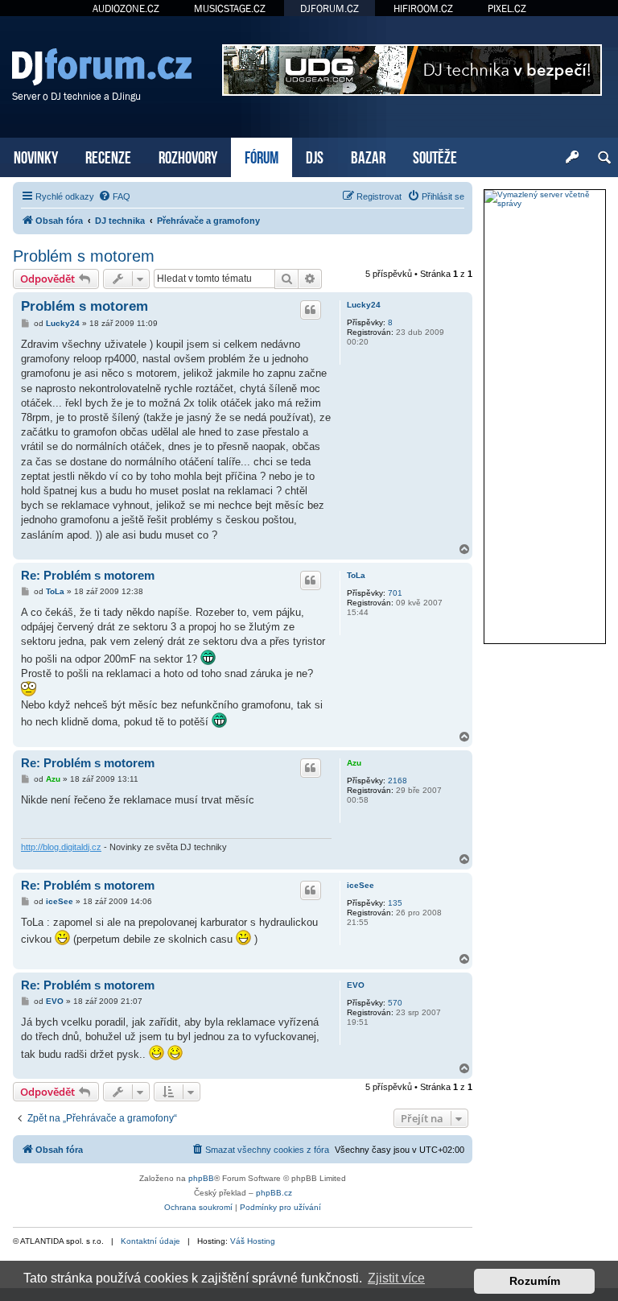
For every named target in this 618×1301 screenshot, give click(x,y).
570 (395, 1002)
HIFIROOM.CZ (423, 8)
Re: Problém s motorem (87, 575)
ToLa (356, 575)
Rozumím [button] (534, 1280)
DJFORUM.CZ (329, 8)
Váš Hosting (252, 1241)
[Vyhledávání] (604, 158)
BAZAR (368, 155)
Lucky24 (364, 304)
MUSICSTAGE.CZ (230, 8)
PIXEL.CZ (507, 8)
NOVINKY (36, 155)
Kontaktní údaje (150, 1241)
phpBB (201, 1178)
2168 (397, 780)
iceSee (360, 885)
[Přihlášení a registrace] (572, 158)
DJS (314, 155)
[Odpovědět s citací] (310, 310)
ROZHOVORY (188, 155)
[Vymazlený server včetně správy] (544, 199)
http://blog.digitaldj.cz (61, 847)
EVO (356, 985)
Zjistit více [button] (396, 1278)
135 (395, 902)
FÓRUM (261, 155)
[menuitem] (114, 196)
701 (395, 593)
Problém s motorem (83, 256)
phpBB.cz (274, 1192)
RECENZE (108, 155)
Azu (354, 762)
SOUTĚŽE (435, 155)
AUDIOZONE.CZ (126, 8)
